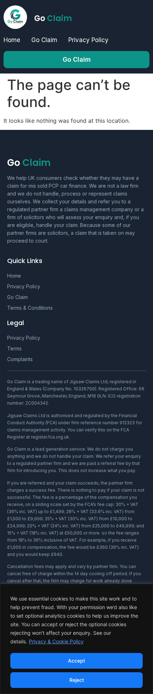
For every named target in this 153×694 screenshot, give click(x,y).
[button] (76, 59)
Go (53, 18)
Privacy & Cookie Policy (56, 641)
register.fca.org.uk (50, 437)
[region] (76, 639)
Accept (76, 661)
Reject (76, 680)
